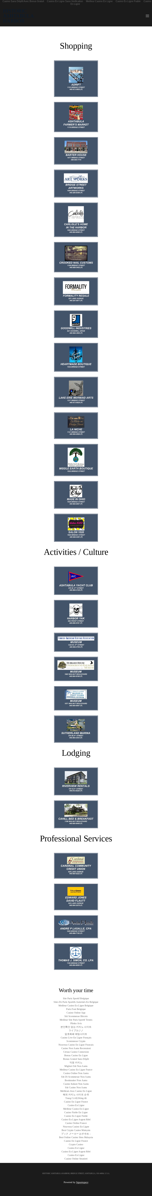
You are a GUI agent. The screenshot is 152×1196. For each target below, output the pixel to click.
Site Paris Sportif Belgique (76, 998)
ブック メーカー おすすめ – (76, 1133)
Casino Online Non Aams (76, 1073)
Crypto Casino (76, 1144)
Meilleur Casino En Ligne (76, 1109)
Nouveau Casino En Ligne (76, 1126)
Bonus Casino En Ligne (76, 1055)
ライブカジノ (76, 1030)
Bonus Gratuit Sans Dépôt (76, 1059)
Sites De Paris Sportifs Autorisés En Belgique (76, 1002)
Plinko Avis (76, 1023)
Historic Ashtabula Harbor (18, 16)
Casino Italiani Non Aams (76, 1084)
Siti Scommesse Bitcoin (76, 1016)
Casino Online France (76, 1123)
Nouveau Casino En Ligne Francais (76, 1044)
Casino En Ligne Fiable (76, 1116)
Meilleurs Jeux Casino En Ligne (76, 1091)
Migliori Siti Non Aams (75, 1066)
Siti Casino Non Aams (76, 1087)
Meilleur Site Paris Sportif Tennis (76, 1020)
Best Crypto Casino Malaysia (76, 1130)
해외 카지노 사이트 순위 (76, 1094)
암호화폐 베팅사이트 (76, 1034)
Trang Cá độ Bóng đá (76, 1098)
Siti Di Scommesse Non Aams (76, 1077)
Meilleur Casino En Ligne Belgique (76, 1005)
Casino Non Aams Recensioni (76, 1048)
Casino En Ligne (76, 1105)
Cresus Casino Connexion (76, 1052)
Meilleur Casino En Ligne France (76, 1069)
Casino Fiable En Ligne (76, 1112)
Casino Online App (75, 1012)
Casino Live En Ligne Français (76, 1037)
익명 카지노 (76, 1062)
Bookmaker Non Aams (76, 1080)
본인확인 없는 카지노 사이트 (76, 1027)
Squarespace (82, 1182)
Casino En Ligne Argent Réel (76, 1119)
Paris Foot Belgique (76, 1009)
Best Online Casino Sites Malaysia (76, 1137)
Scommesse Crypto (75, 1041)
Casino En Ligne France (76, 1101)
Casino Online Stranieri (75, 1158)
